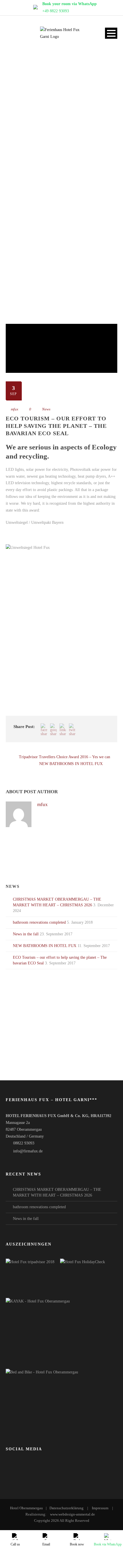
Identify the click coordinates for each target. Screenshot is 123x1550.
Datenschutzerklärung (66, 1508)
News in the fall (26, 934)
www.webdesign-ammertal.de (72, 1514)
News (46, 409)
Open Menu (111, 33)
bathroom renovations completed (39, 922)
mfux (14, 409)
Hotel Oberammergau (26, 1508)
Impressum (100, 1508)
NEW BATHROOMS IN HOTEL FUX (44, 946)
